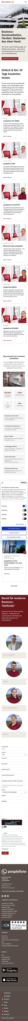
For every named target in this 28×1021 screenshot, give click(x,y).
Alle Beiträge (14, 586)
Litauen (6, 1002)
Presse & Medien (6, 957)
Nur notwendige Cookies (14, 537)
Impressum (4, 936)
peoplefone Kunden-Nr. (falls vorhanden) (12, 781)
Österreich (6, 1014)
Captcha (4, 819)
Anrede (4, 752)
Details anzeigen (20, 524)
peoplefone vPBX (6, 907)
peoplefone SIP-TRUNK (7, 903)
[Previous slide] (3, 552)
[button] (3, 827)
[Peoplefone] (8, 2)
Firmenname (5, 746)
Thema (3, 789)
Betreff (4, 795)
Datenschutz (5, 938)
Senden (5, 853)
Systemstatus (5, 961)
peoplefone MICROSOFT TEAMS (9, 911)
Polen (5, 1005)
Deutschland (7, 996)
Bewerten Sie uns (6, 886)
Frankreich (6, 999)
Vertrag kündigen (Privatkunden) (10, 945)
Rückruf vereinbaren (9, 887)
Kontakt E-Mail (6, 769)
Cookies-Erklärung (6, 943)
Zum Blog (7, 573)
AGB (3, 941)
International (7, 993)
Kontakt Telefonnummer (8, 775)
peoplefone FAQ (6, 959)
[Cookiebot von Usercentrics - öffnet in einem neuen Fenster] (20, 483)
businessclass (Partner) (8, 963)
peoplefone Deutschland (10, 58)
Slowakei (6, 1011)
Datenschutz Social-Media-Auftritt (10, 940)
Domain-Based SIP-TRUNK (8, 905)
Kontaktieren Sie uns (7, 884)
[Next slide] (24, 552)
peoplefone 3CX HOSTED (8, 909)
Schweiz (6, 1008)
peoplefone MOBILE (6, 917)
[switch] (24, 510)
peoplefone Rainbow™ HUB (8, 913)
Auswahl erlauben (14, 532)
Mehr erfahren (7, 136)
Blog (3, 955)
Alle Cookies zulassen (14, 528)
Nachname (5, 763)
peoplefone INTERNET (7, 915)
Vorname (4, 758)
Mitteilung (4, 801)
